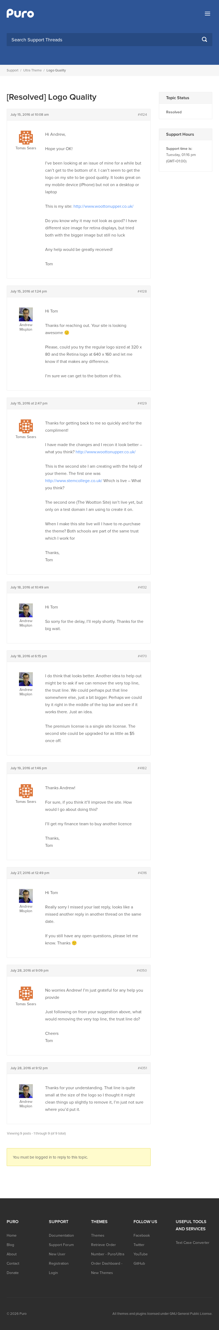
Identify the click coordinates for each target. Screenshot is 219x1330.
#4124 (142, 115)
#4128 (142, 291)
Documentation (61, 1235)
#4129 (142, 403)
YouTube (141, 1254)
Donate (13, 1273)
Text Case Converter (192, 1242)
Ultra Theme (32, 70)
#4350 (142, 970)
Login (53, 1273)
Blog (10, 1245)
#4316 (142, 873)
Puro (22, 1314)
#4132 (142, 587)
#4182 (142, 768)
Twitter (139, 1245)
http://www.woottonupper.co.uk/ (103, 206)
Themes (97, 1235)
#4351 (142, 1068)
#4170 (142, 656)
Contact (13, 1263)
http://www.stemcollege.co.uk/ (73, 480)
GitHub (139, 1263)
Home (12, 1235)
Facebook (142, 1235)
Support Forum (61, 1245)
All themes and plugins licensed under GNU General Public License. (162, 1314)
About (12, 1254)
